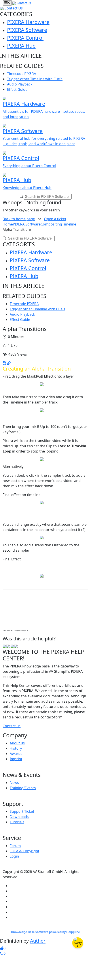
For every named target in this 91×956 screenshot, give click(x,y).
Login (14, 856)
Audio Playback (19, 84)
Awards (16, 753)
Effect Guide (17, 89)
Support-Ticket (22, 811)
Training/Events (23, 787)
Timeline (69, 224)
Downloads (19, 816)
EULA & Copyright (24, 851)
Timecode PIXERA (21, 73)
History (16, 748)
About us (17, 743)
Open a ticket (55, 218)
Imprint (16, 758)
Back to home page (19, 218)
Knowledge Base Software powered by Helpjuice (45, 932)
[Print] (4, 363)
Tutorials (17, 822)
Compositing (51, 224)
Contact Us (23, 3)
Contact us (12, 725)
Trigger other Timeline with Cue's (35, 78)
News (14, 782)
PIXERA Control (25, 37)
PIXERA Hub (21, 45)
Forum (15, 845)
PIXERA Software (27, 29)
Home (8, 224)
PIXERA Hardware (28, 21)
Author (38, 941)
